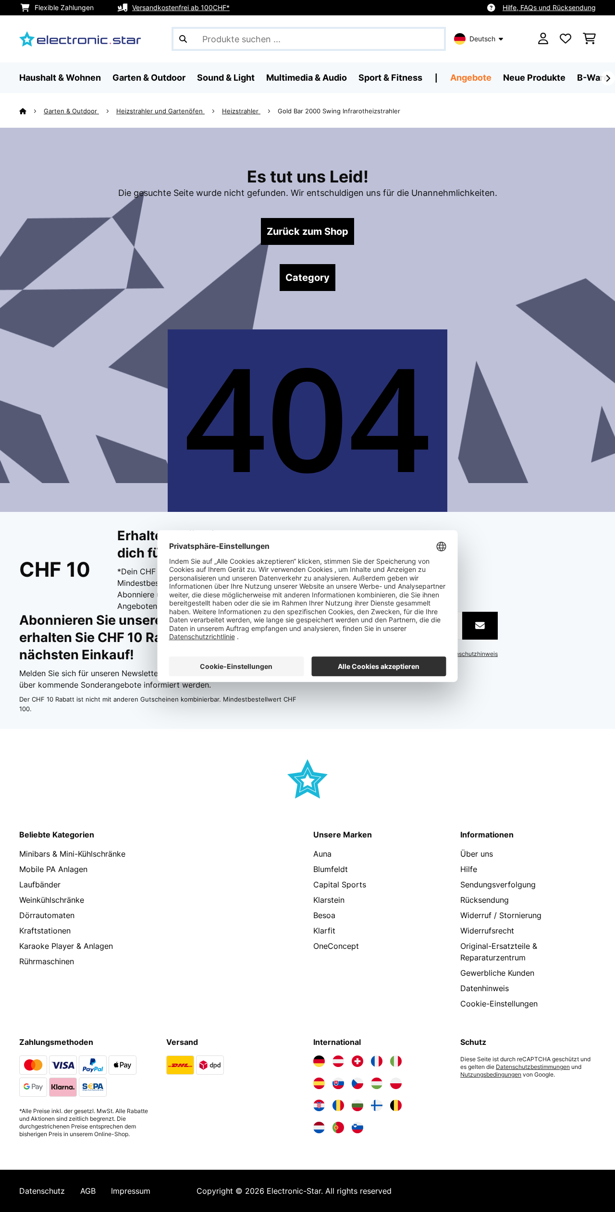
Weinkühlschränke (51, 900)
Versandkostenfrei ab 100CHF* (181, 7)
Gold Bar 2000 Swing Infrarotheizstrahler (339, 111)
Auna (322, 854)
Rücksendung (484, 900)
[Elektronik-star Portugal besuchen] (338, 1127)
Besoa (324, 915)
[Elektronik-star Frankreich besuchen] (376, 1061)
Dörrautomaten (46, 915)
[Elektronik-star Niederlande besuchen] (319, 1127)
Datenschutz (42, 1191)
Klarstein (328, 900)
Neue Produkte (534, 78)
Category (307, 277)
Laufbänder (40, 884)
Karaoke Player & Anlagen (66, 946)
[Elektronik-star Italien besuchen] (396, 1061)
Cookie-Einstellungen (499, 1003)
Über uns (476, 854)
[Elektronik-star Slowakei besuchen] (338, 1083)
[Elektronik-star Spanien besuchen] (319, 1083)
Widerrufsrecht (487, 930)
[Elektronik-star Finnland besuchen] (376, 1105)
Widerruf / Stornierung (500, 915)
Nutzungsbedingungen (490, 1074)
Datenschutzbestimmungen (533, 1067)
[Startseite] (31, 111)
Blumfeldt (330, 869)
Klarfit (324, 930)
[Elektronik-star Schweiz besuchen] (357, 1061)
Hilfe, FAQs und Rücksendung (549, 7)
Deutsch (482, 39)
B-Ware (593, 78)
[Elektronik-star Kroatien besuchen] (319, 1105)
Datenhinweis (484, 988)
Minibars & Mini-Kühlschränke (72, 854)
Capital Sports (339, 884)
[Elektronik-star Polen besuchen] (396, 1083)
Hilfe (468, 869)
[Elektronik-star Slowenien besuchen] (357, 1127)
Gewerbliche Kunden (497, 973)
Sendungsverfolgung (498, 884)
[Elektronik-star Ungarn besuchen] (376, 1083)
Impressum (130, 1191)
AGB (88, 1191)
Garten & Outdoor (71, 111)
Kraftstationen (45, 930)
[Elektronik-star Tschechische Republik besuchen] (357, 1083)
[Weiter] (608, 78)
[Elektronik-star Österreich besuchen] (338, 1061)
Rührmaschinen (46, 961)
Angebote (471, 78)
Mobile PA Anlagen (53, 869)
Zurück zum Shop (307, 231)
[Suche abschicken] (183, 39)
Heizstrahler (241, 111)
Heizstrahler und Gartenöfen (160, 111)
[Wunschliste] (565, 39)
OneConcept (336, 946)
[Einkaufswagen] (589, 39)
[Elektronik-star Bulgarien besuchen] (357, 1105)
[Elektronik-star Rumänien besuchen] (338, 1105)
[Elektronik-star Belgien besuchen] (396, 1105)
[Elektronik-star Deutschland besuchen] (319, 1061)
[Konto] (543, 39)
